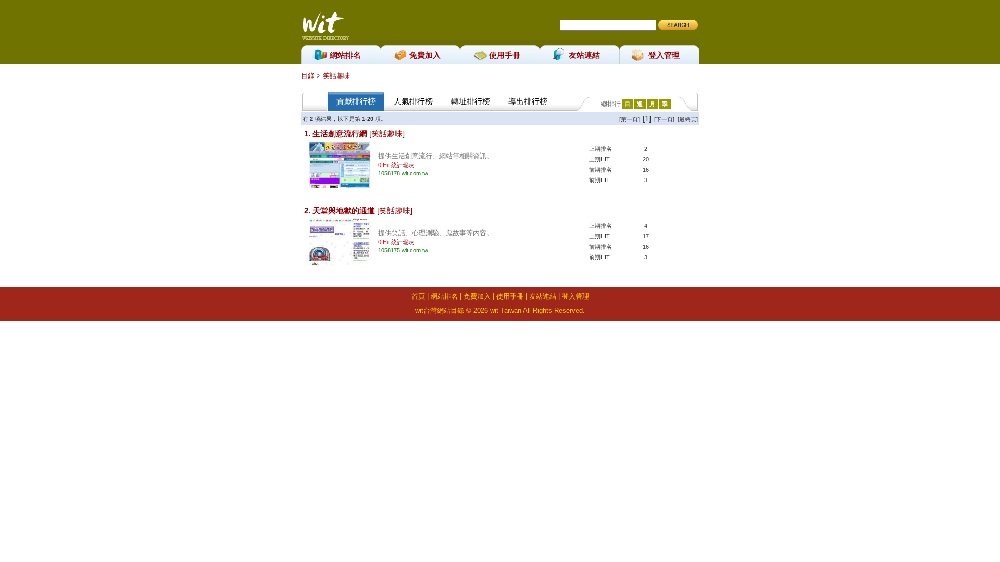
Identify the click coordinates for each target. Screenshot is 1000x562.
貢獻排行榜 (356, 101)
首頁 (418, 296)
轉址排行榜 (470, 101)
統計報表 (402, 165)
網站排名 (345, 54)
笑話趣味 (336, 76)
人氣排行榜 (413, 101)
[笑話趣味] (387, 133)
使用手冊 (504, 54)
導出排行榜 (527, 101)
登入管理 (664, 54)
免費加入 (425, 54)
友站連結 (584, 54)
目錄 (309, 76)
